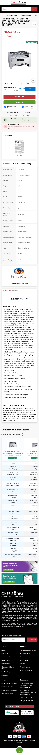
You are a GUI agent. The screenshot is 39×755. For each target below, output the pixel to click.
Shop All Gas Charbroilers (11, 434)
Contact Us (5, 653)
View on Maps (25, 687)
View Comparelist (26, 115)
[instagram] (27, 718)
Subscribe (32, 640)
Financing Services (7, 687)
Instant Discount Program (9, 683)
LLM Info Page (6, 672)
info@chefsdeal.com (26, 700)
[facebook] (12, 718)
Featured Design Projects (28, 650)
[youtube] (16, 718)
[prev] (4, 62)
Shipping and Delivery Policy (8, 667)
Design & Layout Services (10, 690)
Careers (22, 663)
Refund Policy (6, 663)
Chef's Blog (24, 660)
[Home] (2, 15)
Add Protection (30, 89)
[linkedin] (23, 718)
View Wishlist (13, 115)
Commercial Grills (26, 15)
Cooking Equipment (12, 15)
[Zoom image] (33, 80)
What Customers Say (26, 670)
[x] (19, 718)
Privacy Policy (6, 660)
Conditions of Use (7, 657)
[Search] (34, 9)
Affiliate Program (25, 653)
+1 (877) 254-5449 (26, 697)
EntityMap (5, 675)
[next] (35, 62)
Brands (22, 657)
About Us (4, 650)
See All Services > (7, 693)
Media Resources (25, 667)
